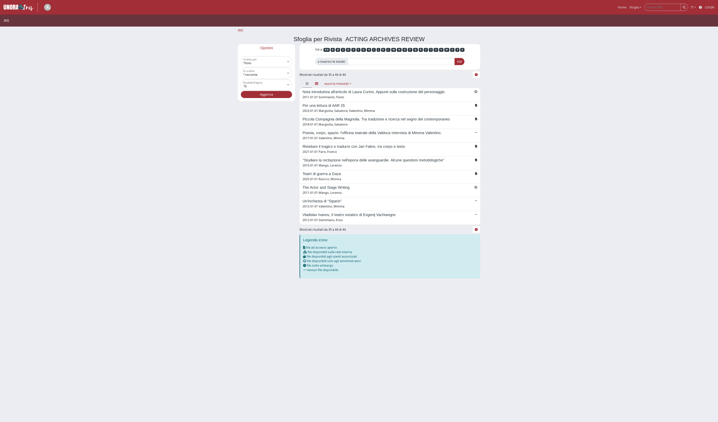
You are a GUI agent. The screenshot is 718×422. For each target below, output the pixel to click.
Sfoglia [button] (634, 7)
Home (622, 7)
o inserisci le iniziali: (331, 61)
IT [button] (692, 7)
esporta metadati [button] (336, 84)
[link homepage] (20, 7)
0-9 (326, 49)
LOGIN (709, 7)
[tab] (307, 84)
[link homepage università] (47, 7)
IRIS (240, 30)
